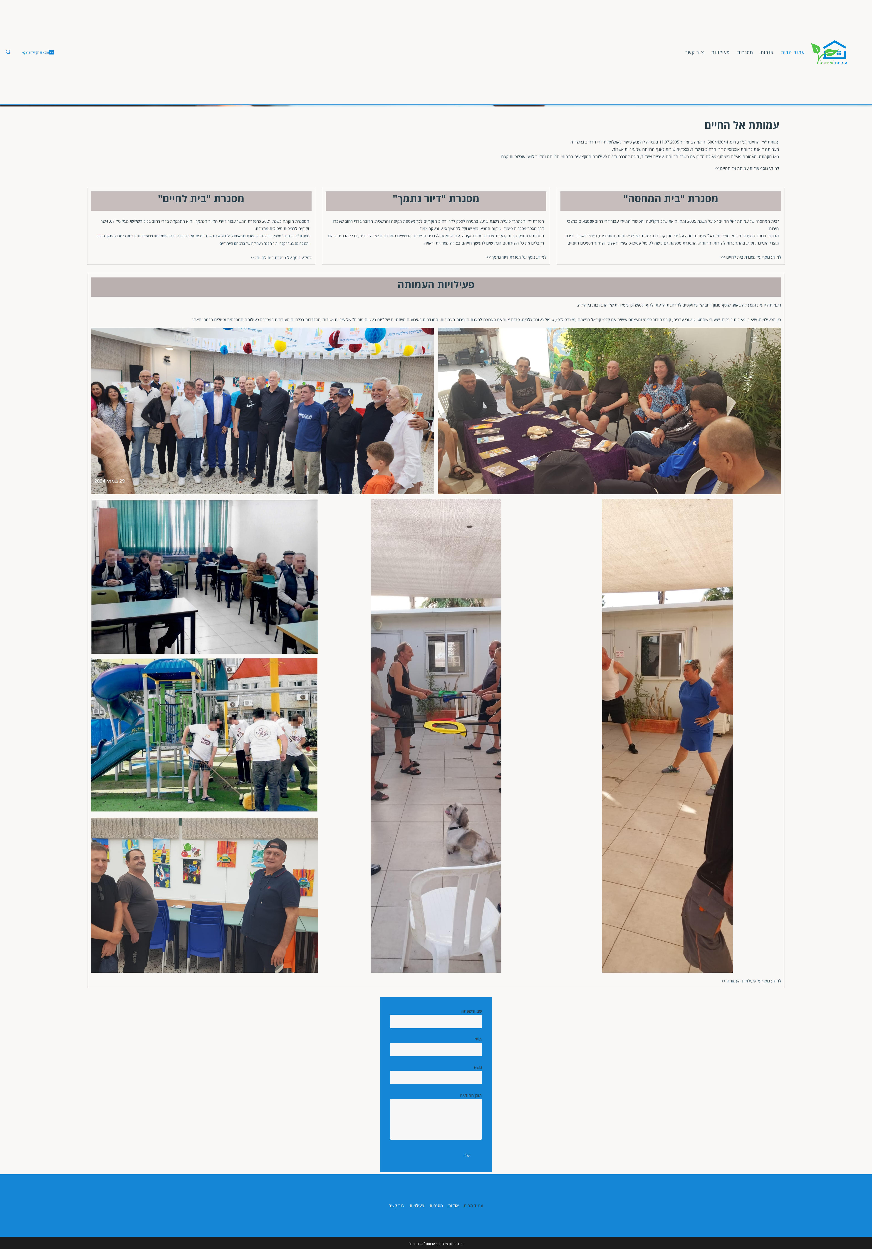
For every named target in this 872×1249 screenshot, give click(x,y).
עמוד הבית (793, 52)
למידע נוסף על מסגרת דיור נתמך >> (516, 257)
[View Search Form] (8, 52)
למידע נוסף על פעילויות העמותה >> (751, 981)
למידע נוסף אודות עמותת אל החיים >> (746, 168)
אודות (767, 52)
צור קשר (694, 52)
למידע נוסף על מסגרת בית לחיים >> (751, 257)
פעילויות (720, 52)
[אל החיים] (829, 52)
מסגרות (745, 52)
